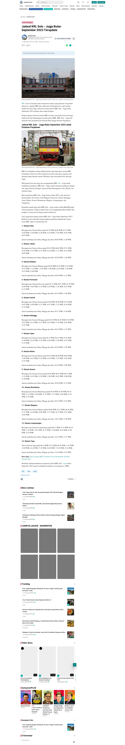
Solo (59, 183)
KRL (23, 103)
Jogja (65, 463)
